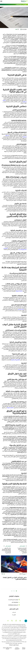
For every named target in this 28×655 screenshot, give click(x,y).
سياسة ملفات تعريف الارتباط (7, 648)
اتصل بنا (14, 614)
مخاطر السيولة (19, 291)
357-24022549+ (15, 602)
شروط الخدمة (23, 648)
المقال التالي (22, 546)
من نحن (14, 612)
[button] (16, 591)
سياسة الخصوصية (17, 648)
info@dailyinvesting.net (13, 605)
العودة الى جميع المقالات (21, 4)
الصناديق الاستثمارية (15, 359)
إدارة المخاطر (21, 309)
